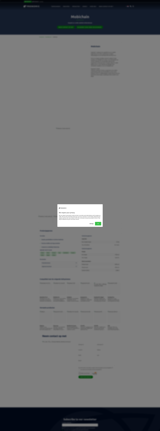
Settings (92, 223)
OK (98, 223)
